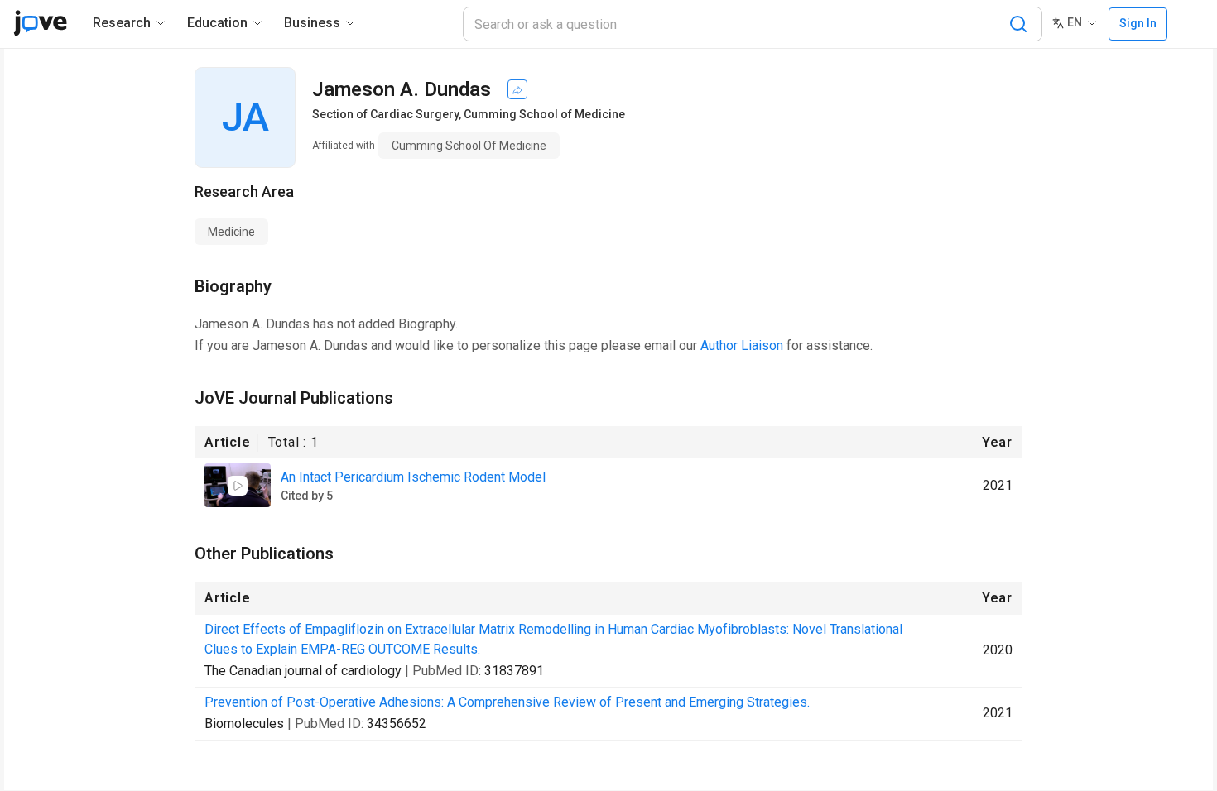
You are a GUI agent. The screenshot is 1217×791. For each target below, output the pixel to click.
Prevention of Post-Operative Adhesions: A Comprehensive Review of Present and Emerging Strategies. (507, 702)
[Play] (238, 486)
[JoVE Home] (40, 23)
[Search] (1018, 24)
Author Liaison (741, 345)
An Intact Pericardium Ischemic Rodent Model (413, 477)
